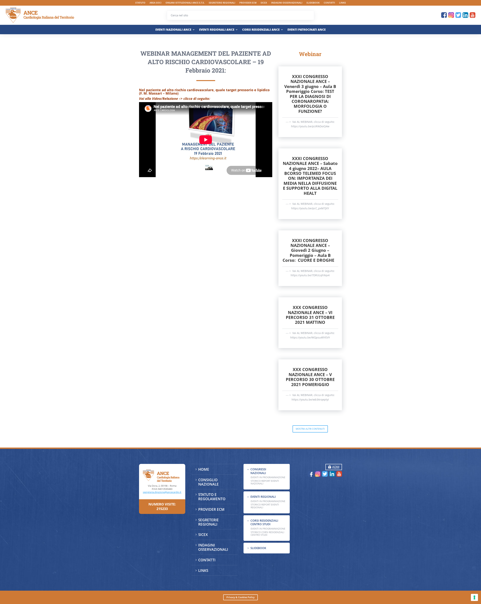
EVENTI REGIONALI (263, 497)
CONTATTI (329, 3)
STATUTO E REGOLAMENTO (211, 496)
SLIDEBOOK (313, 3)
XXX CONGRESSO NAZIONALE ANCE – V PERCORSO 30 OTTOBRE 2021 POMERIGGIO (310, 376)
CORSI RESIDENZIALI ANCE (261, 29)
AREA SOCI (155, 3)
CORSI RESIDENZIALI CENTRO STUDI (264, 522)
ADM (335, 467)
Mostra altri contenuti (310, 428)
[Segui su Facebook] (444, 15)
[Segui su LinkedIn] (465, 15)
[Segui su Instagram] (451, 15)
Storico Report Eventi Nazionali (265, 482)
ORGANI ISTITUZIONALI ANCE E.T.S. (185, 3)
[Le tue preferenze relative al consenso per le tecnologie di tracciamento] (474, 597)
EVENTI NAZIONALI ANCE (173, 29)
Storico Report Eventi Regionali (265, 506)
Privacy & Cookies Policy (240, 597)
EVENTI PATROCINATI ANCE (306, 29)
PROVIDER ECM (247, 3)
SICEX (264, 3)
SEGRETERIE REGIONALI (222, 3)
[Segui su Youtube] (472, 15)
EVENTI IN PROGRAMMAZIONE (268, 477)
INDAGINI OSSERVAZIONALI (286, 3)
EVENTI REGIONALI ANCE (216, 29)
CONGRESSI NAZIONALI (258, 471)
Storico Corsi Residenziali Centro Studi (267, 533)
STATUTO (140, 3)
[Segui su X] (458, 15)
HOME (203, 469)
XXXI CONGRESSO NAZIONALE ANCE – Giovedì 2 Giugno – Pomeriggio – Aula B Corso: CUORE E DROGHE (310, 250)
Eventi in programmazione (268, 528)
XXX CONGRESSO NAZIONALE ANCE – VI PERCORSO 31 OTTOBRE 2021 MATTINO (310, 314)
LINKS (342, 3)
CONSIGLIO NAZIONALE (208, 482)
